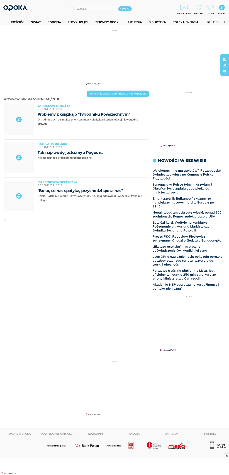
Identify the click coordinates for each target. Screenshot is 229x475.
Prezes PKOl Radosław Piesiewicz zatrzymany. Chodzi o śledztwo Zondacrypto (187, 238)
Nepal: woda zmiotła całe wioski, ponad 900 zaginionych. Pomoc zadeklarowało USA (187, 214)
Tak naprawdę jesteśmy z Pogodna (71, 152)
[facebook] (224, 59)
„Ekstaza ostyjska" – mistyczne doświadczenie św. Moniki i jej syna (180, 248)
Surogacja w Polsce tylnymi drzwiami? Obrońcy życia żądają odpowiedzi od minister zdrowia (182, 188)
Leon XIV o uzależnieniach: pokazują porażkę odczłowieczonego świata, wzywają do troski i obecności (187, 260)
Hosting (210, 433)
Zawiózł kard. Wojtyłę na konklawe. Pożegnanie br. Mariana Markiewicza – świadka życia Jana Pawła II (182, 226)
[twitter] (224, 65)
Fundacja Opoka (19, 433)
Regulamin (95, 433)
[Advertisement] (114, 57)
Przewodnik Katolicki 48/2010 (5, 94)
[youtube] (224, 71)
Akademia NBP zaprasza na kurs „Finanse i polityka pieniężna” (186, 286)
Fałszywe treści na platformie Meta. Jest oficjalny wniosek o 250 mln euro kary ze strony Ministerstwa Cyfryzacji (184, 274)
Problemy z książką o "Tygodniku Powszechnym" (84, 114)
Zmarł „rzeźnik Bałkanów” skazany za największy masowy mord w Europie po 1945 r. (183, 202)
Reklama (134, 433)
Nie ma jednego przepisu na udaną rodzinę (65, 157)
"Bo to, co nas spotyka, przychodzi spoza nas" (80, 190)
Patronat (172, 433)
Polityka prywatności (57, 433)
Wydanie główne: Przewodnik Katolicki (117, 93)
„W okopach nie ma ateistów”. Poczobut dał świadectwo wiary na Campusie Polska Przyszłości (187, 174)
